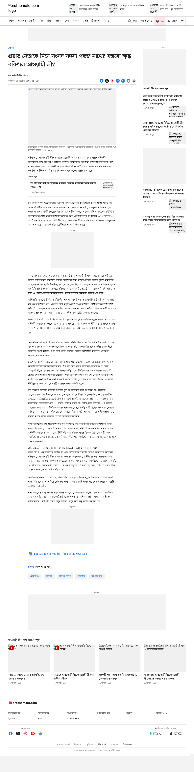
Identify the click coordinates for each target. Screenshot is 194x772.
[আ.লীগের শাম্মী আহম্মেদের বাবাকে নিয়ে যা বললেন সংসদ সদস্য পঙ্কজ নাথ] (108, 185)
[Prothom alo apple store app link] (176, 734)
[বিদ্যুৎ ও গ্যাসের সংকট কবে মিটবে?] (113, 8)
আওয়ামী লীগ (97, 576)
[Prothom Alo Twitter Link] (19, 734)
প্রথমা (40, 718)
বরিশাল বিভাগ (65, 576)
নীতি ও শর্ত (102, 744)
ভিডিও (106, 21)
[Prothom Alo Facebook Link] (12, 734)
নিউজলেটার (128, 744)
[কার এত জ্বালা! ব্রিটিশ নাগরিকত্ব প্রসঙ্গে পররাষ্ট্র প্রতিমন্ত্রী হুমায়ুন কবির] (73, 8)
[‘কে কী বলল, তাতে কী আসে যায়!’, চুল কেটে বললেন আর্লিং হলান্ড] (154, 8)
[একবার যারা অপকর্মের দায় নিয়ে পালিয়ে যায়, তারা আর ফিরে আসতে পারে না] (177, 227)
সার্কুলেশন (89, 744)
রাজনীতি (32, 21)
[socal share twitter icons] (107, 82)
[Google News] (40, 734)
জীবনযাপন (95, 21)
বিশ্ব (41, 21)
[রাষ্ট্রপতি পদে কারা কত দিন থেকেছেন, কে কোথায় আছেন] (119, 658)
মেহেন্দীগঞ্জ (34, 576)
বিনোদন (76, 21)
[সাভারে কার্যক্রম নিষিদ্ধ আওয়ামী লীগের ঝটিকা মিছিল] (74, 658)
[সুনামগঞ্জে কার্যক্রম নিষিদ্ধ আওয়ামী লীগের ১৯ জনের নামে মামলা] (165, 658)
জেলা (11, 48)
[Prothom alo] (27, 8)
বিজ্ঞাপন (77, 744)
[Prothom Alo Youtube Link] (34, 734)
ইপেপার (11, 718)
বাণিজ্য (49, 21)
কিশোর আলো (43, 713)
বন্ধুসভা (130, 713)
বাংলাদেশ (22, 21)
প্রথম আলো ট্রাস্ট (103, 713)
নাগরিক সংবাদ (14, 713)
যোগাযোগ (115, 744)
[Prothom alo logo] (22, 704)
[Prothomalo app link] (155, 734)
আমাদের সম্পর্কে (63, 744)
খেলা (67, 21)
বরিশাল (49, 576)
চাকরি (85, 21)
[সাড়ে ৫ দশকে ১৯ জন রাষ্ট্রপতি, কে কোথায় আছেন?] (29, 658)
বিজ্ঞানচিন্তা (72, 713)
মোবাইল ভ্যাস (73, 718)
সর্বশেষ (11, 21)
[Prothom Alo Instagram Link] (27, 734)
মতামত (58, 21)
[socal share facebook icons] (102, 82)
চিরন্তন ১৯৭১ (161, 713)
